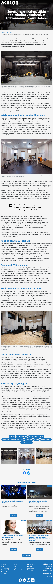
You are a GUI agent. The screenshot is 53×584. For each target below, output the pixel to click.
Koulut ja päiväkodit (46, 439)
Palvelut (29, 566)
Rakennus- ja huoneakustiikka (36, 436)
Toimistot (49, 576)
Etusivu (3, 32)
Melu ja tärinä (5, 570)
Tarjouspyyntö (31, 570)
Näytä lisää (26, 555)
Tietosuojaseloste (19, 570)
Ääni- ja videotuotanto (26, 442)
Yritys (15, 564)
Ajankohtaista (31, 564)
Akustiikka (12, 436)
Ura (15, 566)
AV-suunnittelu (28, 439)
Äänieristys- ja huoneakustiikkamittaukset (12, 439)
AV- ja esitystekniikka (21, 436)
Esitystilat (36, 439)
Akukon (9, 3)
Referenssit (10, 32)
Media (16, 568)
